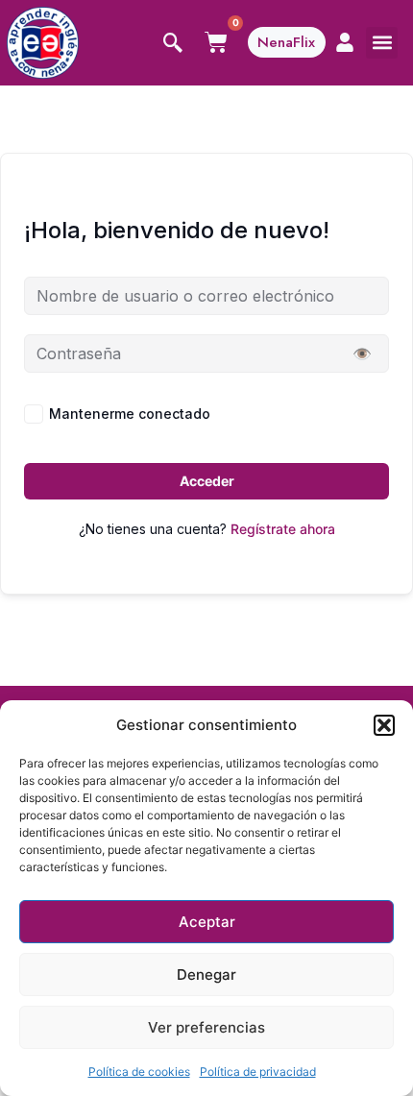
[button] (384, 725)
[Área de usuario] (344, 42)
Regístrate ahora (283, 529)
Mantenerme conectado (129, 413)
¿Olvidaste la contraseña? (307, 413)
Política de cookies (139, 1071)
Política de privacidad (258, 1071)
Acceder (207, 481)
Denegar (206, 974)
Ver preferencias (206, 1027)
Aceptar (207, 922)
